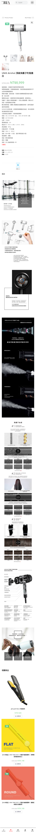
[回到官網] (3, 830)
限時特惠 (11, 831)
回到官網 (3, 831)
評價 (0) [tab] (18, 169)
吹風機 (6, 154)
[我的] (25, 830)
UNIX (6, 152)
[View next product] (33, 18)
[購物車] (32, 830)
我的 (25, 831)
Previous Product (9, 17)
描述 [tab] (18, 165)
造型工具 (10, 152)
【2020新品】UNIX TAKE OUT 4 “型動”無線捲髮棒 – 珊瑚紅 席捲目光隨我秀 (18, 803)
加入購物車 (18, 716)
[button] (32, 2)
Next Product (28, 17)
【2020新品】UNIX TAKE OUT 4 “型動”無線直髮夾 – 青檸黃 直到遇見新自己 (18, 755)
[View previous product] (3, 18)
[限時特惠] (10, 830)
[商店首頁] (18, 830)
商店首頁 (18, 831)
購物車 (32, 831)
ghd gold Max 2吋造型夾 (18, 709)
